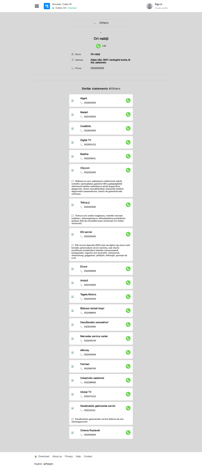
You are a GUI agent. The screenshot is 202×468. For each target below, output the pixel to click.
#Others (114, 88)
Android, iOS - (65, 8)
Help (78, 456)
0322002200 (97, 68)
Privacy (69, 456)
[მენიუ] (47, 6)
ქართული (48, 464)
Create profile (161, 8)
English (38, 464)
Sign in (158, 4)
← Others (101, 22)
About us (57, 456)
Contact (88, 456)
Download (44, 456)
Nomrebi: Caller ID (62, 4)
